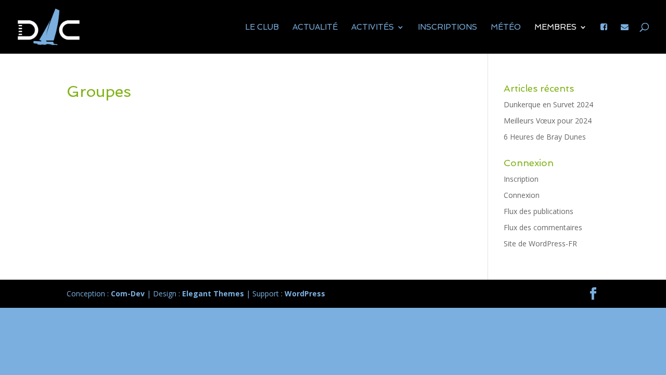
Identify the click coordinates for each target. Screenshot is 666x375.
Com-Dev (128, 293)
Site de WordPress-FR (540, 243)
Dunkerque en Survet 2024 (548, 104)
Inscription (521, 179)
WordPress (305, 293)
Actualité (315, 27)
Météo (506, 27)
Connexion (522, 195)
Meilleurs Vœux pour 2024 (548, 121)
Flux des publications (538, 211)
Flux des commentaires (543, 227)
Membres (555, 27)
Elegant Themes (213, 293)
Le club (262, 27)
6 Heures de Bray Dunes (545, 137)
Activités (372, 27)
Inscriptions (447, 27)
